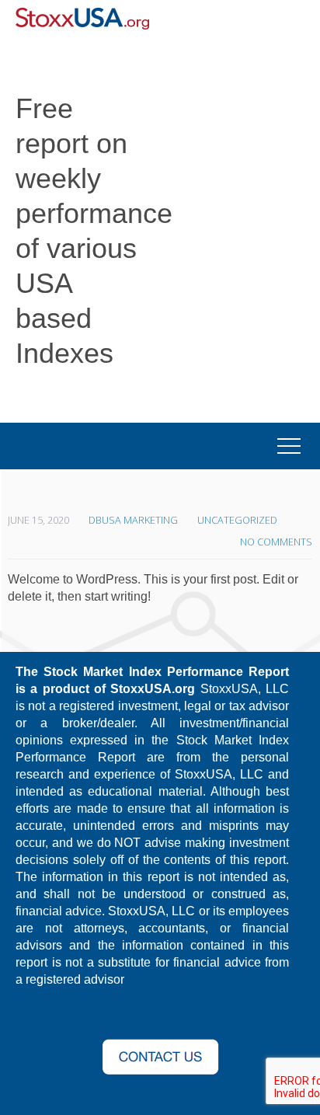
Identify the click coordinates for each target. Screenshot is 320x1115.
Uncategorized (237, 520)
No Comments (276, 542)
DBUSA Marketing (133, 520)
